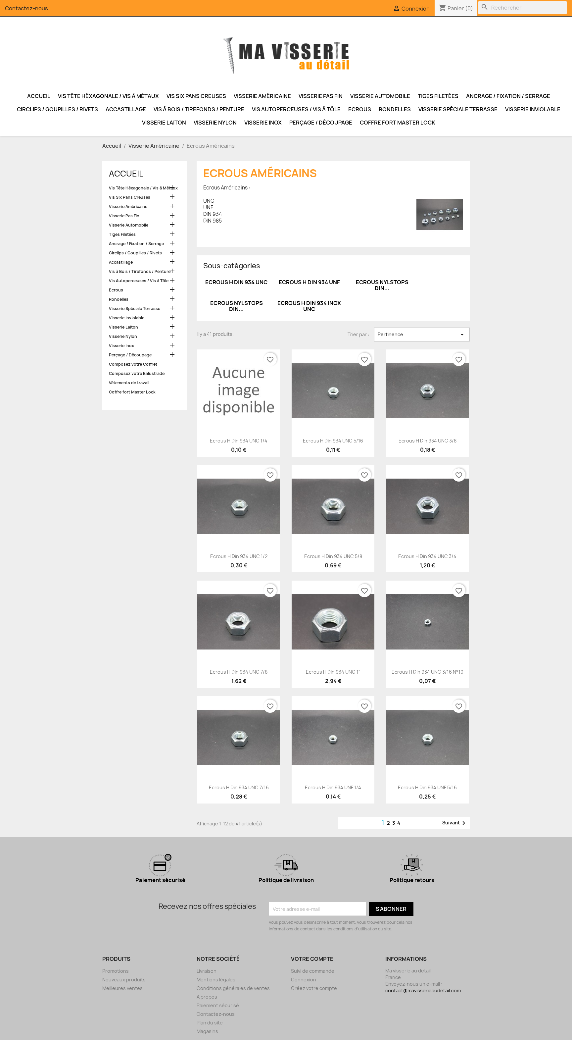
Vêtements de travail (129, 383)
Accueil (38, 96)
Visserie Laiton (164, 122)
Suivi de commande (312, 971)
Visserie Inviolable (532, 109)
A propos (207, 997)
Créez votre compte (314, 988)
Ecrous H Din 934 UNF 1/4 (333, 787)
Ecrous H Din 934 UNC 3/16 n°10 (427, 672)
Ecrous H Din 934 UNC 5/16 (333, 441)
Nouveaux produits (124, 979)
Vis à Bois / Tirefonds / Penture (199, 109)
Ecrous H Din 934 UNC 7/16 (239, 787)
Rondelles (395, 109)
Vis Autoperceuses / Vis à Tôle (296, 109)
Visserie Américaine (262, 96)
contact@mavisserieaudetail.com (423, 990)
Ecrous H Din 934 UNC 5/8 (333, 556)
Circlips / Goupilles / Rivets (57, 109)
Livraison (206, 971)
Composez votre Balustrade (137, 373)
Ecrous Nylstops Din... (382, 285)
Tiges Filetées (438, 96)
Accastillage (126, 109)
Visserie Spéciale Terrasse (458, 109)
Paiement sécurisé (218, 1005)
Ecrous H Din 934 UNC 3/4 (427, 556)
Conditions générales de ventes (233, 988)
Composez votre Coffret (133, 364)
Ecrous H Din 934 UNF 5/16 (427, 787)
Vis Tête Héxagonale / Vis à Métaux (108, 96)
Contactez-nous (26, 8)
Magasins (207, 1031)
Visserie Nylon (215, 122)
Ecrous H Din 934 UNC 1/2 (238, 556)
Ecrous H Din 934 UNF (309, 282)
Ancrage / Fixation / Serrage (508, 96)
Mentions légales (216, 979)
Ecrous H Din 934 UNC (236, 282)
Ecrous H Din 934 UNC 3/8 (427, 441)
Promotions (115, 971)
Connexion (303, 979)
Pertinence (422, 334)
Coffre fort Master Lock (397, 122)
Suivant (455, 823)
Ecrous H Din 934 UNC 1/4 (238, 441)
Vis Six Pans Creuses (196, 96)
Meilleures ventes (122, 988)
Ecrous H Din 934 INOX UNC (309, 306)
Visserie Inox (263, 122)
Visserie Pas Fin (321, 96)
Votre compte (312, 958)
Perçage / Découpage (320, 122)
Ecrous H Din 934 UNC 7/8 (238, 672)
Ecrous (359, 109)
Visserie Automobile (380, 96)
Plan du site (210, 1022)
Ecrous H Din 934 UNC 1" (333, 672)
